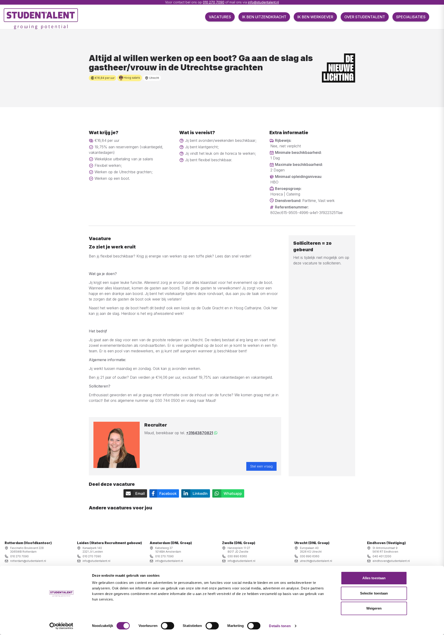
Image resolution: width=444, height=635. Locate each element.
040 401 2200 (382, 556)
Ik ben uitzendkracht (264, 17)
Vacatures (220, 17)
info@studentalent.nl (263, 2)
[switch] (167, 625)
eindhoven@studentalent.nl (391, 561)
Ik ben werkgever (315, 17)
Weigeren (374, 608)
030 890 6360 (237, 556)
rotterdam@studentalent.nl (28, 561)
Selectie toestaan (374, 593)
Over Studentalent (364, 17)
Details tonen (279, 626)
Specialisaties (411, 17)
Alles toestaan (373, 578)
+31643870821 (199, 433)
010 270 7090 (213, 2)
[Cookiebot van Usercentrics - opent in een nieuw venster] (61, 626)
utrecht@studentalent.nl (316, 561)
